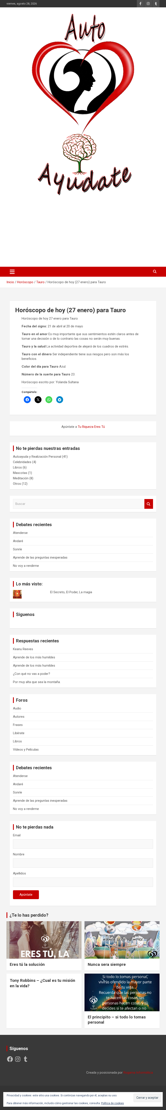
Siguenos (25, 614)
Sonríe (17, 549)
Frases (18, 725)
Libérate (18, 733)
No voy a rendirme (26, 566)
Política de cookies (112, 1103)
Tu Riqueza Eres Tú (91, 427)
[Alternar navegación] (12, 272)
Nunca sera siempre (107, 964)
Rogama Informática (138, 1072)
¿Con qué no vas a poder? (31, 674)
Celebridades (22, 462)
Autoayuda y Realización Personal (37, 457)
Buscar (148, 504)
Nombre (18, 854)
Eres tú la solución (27, 964)
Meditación (21, 478)
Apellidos (19, 873)
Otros (17, 484)
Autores (18, 717)
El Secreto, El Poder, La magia (71, 592)
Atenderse (20, 533)
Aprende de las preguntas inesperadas (40, 557)
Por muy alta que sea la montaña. (37, 682)
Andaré (18, 541)
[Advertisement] (83, 229)
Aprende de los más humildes (34, 657)
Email (17, 835)
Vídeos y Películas (26, 749)
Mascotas (20, 473)
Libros (17, 467)
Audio (17, 708)
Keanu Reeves (23, 649)
